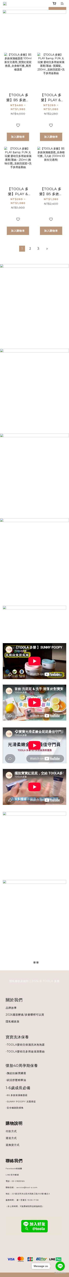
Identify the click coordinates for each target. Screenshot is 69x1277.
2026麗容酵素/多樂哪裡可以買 (25, 1014)
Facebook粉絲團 (14, 1168)
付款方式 (11, 1131)
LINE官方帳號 (12, 1175)
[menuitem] (22, 249)
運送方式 (11, 1138)
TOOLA (12, 1051)
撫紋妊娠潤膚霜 (16, 1073)
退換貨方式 (13, 1145)
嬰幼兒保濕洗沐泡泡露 (31, 1044)
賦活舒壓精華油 (16, 1080)
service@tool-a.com (27, 1187)
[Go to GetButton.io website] (60, 1273)
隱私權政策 (13, 1021)
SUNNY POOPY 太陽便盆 (21, 1101)
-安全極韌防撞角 (15, 1107)
